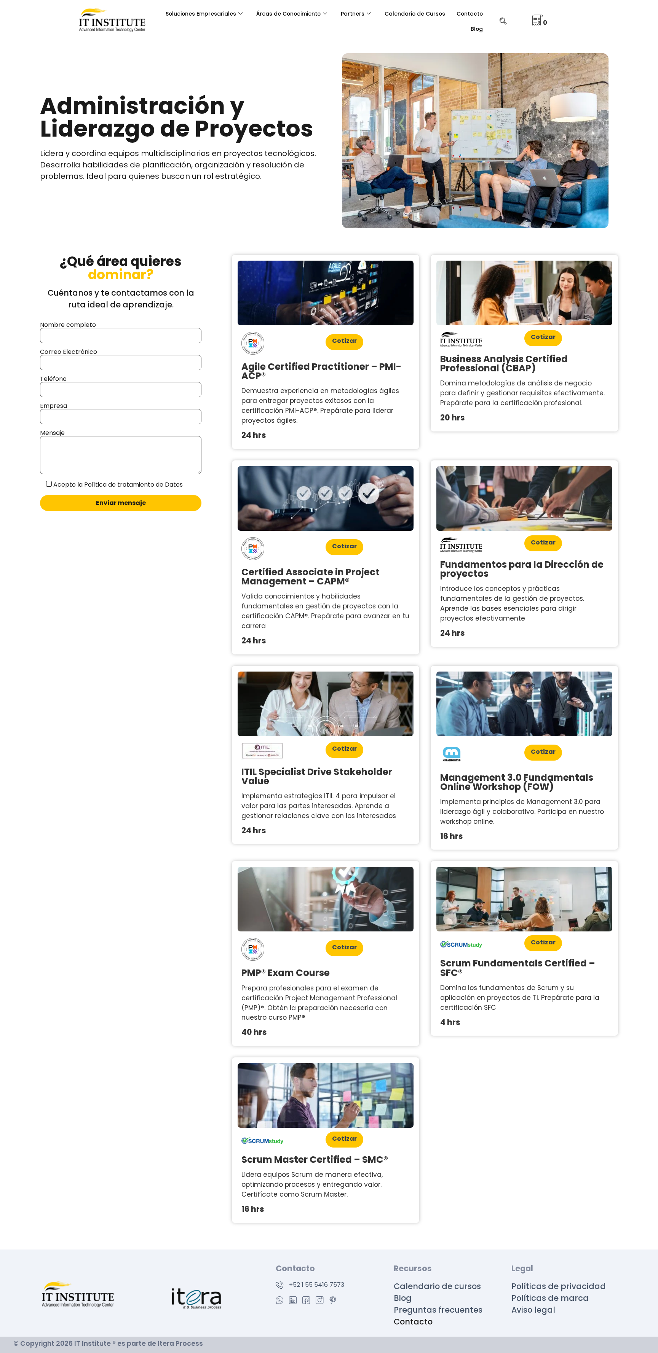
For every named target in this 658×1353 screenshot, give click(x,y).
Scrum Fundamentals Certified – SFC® (517, 968)
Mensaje (52, 432)
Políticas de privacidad (559, 1286)
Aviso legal (533, 1309)
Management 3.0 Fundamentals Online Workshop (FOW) (516, 782)
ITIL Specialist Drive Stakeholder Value (316, 776)
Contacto (470, 14)
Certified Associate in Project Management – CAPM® (310, 576)
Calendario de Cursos (415, 14)
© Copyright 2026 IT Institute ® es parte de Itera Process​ (108, 1343)
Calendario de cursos (437, 1286)
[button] (635, 1331)
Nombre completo (68, 324)
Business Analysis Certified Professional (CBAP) (504, 363)
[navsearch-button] (503, 22)
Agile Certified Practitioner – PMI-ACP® (321, 371)
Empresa (53, 405)
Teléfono (53, 378)
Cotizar (344, 340)
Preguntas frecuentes (438, 1309)
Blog (477, 29)
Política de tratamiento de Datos (133, 484)
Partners (352, 14)
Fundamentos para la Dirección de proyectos (522, 569)
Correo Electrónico (68, 351)
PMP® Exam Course (285, 972)
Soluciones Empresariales (201, 14)
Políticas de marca (551, 1298)
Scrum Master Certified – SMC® (314, 1159)
